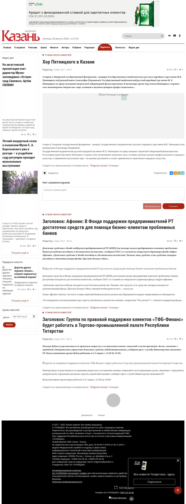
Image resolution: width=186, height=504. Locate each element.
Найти (9, 325)
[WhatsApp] (179, 173)
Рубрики (76, 47)
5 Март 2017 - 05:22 (62, 241)
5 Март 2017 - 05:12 (62, 339)
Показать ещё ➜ (20, 252)
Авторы (65, 47)
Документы (86, 415)
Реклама (32, 47)
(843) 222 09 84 (127, 492)
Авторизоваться (152, 206)
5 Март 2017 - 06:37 (62, 69)
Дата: (6, 317)
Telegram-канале (99, 165)
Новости (54, 47)
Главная (7, 47)
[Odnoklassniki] (180, 36)
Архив (44, 47)
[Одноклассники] (175, 173)
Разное (101, 415)
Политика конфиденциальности (67, 481)
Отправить (173, 206)
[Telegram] (182, 173)
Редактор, (47, 69)
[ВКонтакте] (171, 173)
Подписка (105, 47)
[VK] (169, 36)
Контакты (120, 47)
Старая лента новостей (58, 55)
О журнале (19, 47)
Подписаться (154, 481)
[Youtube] (174, 36)
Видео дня (134, 47)
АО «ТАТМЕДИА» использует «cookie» (69, 473)
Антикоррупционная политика (66, 470)
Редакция (89, 47)
